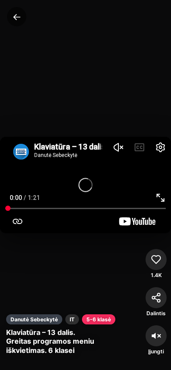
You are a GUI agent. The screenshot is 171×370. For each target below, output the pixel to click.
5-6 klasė (98, 319)
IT (72, 319)
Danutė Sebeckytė (34, 319)
